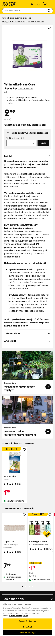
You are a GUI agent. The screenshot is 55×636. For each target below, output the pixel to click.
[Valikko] (51, 4)
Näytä (43, 143)
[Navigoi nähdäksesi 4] (32, 586)
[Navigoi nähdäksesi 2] (25, 586)
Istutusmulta (9, 478)
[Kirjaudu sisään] (32, 4)
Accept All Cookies (27, 621)
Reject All (27, 627)
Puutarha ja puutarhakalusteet (16, 18)
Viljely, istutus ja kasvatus (13, 21)
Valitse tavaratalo (15, 138)
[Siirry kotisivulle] (9, 4)
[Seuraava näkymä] (51, 550)
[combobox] (24, 10)
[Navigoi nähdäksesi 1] (22, 586)
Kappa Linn (10, 544)
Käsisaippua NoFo (38, 543)
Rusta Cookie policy (18, 615)
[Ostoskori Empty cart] (45, 4)
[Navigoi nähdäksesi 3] (29, 586)
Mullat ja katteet (36, 21)
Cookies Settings (27, 632)
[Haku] (49, 10)
